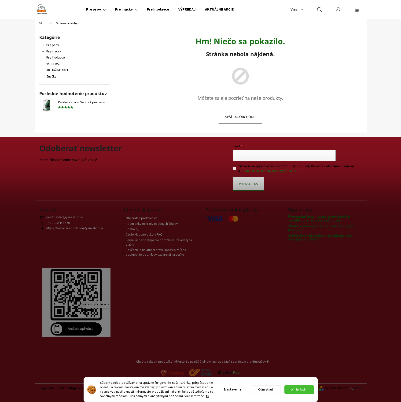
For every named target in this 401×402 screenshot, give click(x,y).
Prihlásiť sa (248, 183)
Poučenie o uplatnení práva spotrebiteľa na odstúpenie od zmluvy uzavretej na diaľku (156, 252)
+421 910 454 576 (58, 223)
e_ (351, 388)
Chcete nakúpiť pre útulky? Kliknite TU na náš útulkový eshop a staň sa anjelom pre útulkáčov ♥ (202, 361)
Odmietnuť (265, 389)
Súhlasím (301, 389)
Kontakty (132, 229)
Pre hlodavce (55, 57)
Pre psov (52, 45)
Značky (51, 76)
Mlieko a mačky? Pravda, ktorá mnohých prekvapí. (321, 228)
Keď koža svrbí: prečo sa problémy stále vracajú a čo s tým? (320, 237)
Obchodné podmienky (141, 218)
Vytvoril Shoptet (336, 388)
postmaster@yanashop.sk (64, 217)
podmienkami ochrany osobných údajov (268, 171)
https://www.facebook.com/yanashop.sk (74, 228)
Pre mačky (53, 51)
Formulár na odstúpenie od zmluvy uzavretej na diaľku (159, 242)
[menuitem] (95, 9)
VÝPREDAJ (53, 64)
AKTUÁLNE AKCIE (58, 70)
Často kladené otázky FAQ (144, 234)
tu (207, 396)
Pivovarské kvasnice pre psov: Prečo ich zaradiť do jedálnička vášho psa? (320, 218)
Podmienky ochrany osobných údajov (152, 223)
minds (357, 388)
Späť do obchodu (240, 116)
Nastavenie (232, 389)
